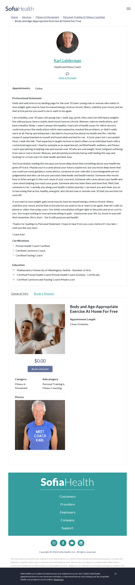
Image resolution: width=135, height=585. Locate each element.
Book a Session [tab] (44, 293)
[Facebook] (63, 543)
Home (14, 17)
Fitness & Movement (47, 17)
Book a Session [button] (40, 368)
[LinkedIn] (81, 543)
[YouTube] (72, 543)
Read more (59, 579)
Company (67, 520)
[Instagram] (54, 543)
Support (67, 528)
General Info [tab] (19, 293)
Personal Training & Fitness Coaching (84, 17)
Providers (67, 504)
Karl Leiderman (67, 60)
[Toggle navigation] (128, 9)
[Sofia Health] (19, 9)
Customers (67, 496)
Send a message (67, 77)
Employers (67, 512)
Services (26, 17)
